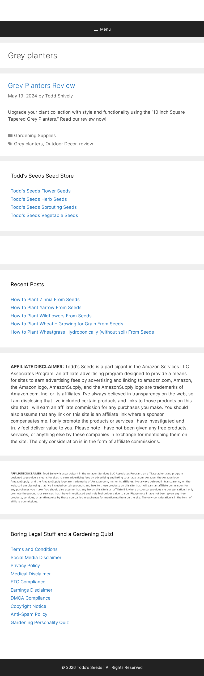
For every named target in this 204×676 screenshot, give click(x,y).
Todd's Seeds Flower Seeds (41, 191)
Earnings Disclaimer (31, 590)
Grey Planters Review (41, 85)
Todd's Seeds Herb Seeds (39, 199)
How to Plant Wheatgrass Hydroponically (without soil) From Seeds (82, 332)
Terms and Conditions (34, 549)
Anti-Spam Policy (29, 614)
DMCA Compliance (30, 598)
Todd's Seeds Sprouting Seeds (44, 207)
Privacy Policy (25, 565)
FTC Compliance (28, 581)
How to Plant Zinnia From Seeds (45, 299)
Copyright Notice (28, 606)
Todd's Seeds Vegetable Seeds (44, 215)
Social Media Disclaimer (36, 557)
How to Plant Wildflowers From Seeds (51, 315)
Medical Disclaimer (31, 573)
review (86, 143)
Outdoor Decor (60, 143)
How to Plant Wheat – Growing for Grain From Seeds (67, 323)
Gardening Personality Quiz (40, 622)
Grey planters (28, 143)
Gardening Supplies (35, 135)
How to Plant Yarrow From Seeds (46, 307)
